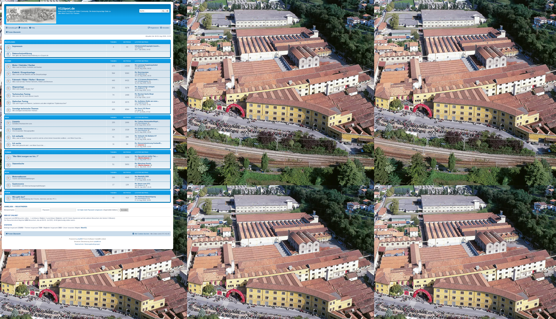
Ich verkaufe (17, 136)
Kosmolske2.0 (143, 198)
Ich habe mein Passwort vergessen (89, 210)
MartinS (140, 67)
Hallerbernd (142, 103)
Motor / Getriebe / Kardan (23, 65)
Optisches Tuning (20, 101)
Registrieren (21, 206)
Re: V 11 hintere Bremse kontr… (147, 79)
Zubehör (16, 122)
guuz (139, 110)
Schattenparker (143, 81)
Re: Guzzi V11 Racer (142, 108)
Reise (7, 172)
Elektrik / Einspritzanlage (23, 72)
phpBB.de (97, 241)
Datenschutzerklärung (22, 53)
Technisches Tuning (21, 94)
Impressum (17, 46)
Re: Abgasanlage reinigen (144, 87)
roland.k (141, 145)
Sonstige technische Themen (25, 109)
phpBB (79, 239)
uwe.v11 (141, 138)
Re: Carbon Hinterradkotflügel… (147, 121)
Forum (7, 193)
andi (139, 48)
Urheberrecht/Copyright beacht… (147, 46)
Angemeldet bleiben (111, 210)
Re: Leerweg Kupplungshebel (146, 65)
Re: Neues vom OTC (142, 184)
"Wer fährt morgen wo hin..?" (25, 156)
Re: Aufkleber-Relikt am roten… (147, 101)
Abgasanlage (18, 87)
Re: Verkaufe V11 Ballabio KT (146, 136)
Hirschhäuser (142, 123)
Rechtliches (10, 42)
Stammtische (18, 164)
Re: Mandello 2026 (142, 176)
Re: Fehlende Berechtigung (145, 197)
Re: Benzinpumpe (142, 72)
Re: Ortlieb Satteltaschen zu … (146, 129)
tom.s (140, 96)
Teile (7, 117)
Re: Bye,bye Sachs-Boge (144, 94)
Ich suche (16, 143)
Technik (8, 61)
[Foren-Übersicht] (31, 14)
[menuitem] (23, 28)
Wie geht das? (18, 197)
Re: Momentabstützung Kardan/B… (148, 143)
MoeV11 (84, 228)
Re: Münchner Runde (143, 163)
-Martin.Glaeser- (144, 158)
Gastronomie (18, 184)
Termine (8, 152)
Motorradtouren (19, 177)
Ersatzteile (17, 129)
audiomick (141, 74)
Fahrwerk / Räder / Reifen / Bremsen (28, 80)
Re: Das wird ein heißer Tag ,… (146, 156)
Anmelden (8, 206)
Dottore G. (141, 88)
